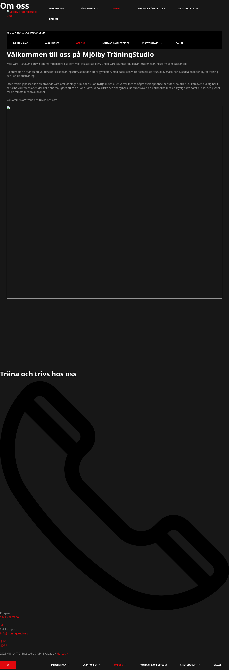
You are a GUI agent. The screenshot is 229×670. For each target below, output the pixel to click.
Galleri (53, 18)
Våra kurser (88, 8)
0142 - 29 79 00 (9, 617)
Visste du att (186, 8)
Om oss (116, 8)
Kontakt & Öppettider (151, 8)
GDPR (3, 645)
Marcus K (62, 653)
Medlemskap (56, 8)
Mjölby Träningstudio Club (26, 32)
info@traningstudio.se (14, 633)
